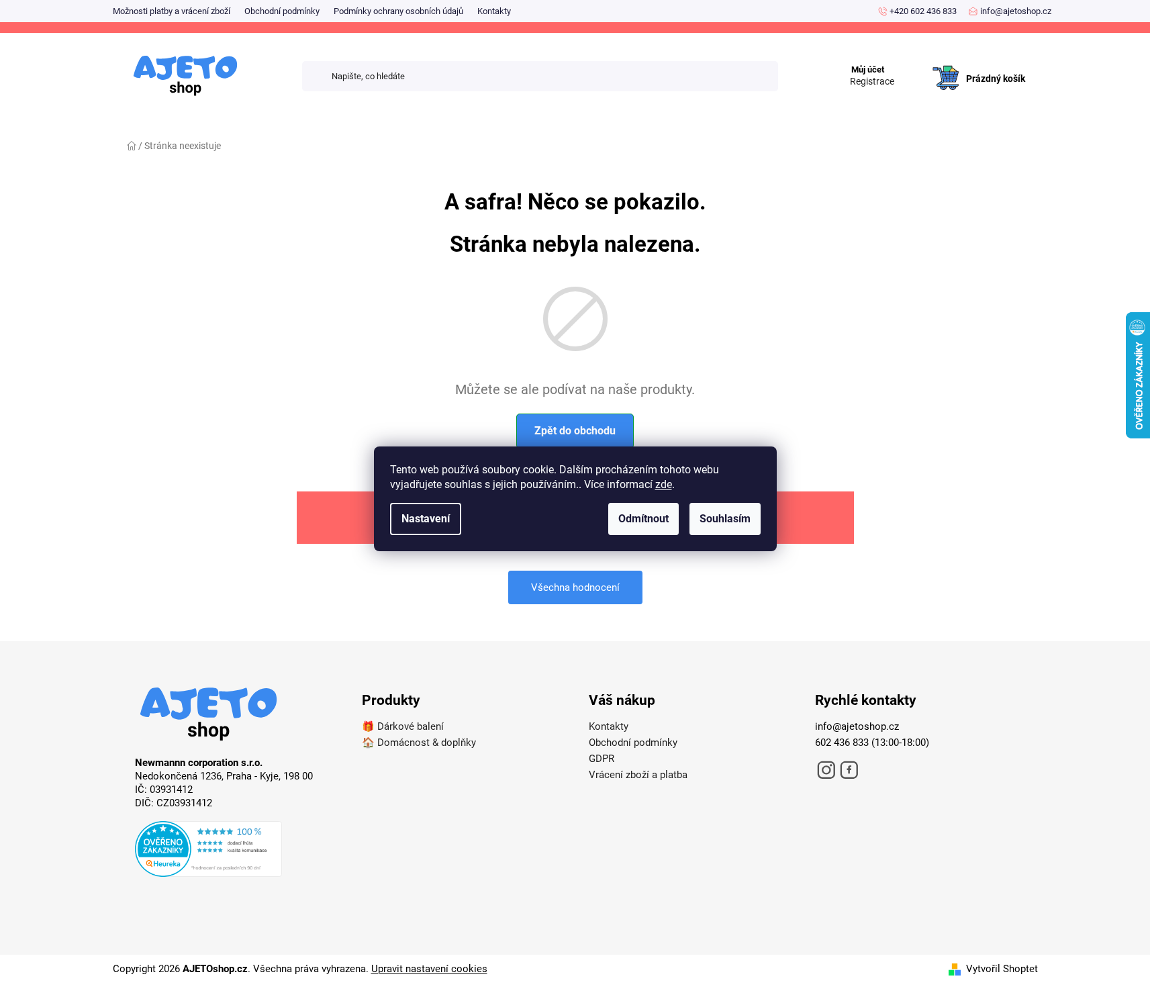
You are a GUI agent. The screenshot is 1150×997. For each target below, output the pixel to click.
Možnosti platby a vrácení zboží (171, 11)
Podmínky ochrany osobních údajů (398, 11)
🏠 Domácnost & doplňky (419, 743)
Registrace (872, 81)
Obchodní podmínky (282, 11)
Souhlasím (725, 518)
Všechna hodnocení (575, 587)
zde (663, 484)
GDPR (601, 759)
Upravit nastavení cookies (429, 969)
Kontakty (494, 11)
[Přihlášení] (914, 64)
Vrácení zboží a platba (638, 775)
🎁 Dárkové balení (403, 726)
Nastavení (425, 518)
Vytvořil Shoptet (1002, 969)
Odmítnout (643, 518)
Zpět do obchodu (575, 430)
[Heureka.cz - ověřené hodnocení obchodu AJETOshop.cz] (235, 851)
